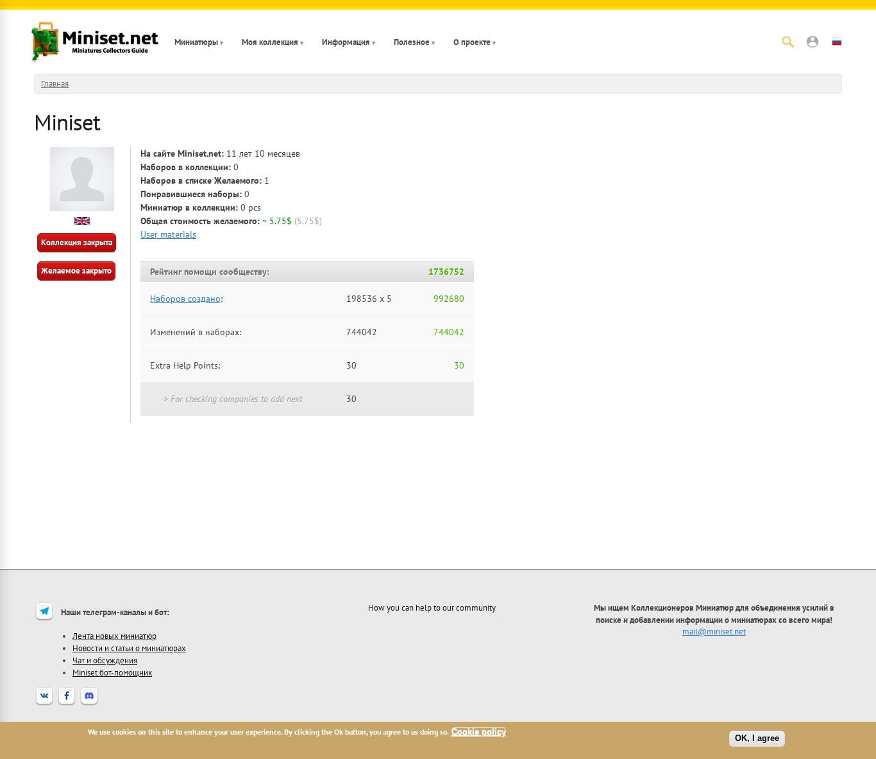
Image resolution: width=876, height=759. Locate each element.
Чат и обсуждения (104, 660)
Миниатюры (196, 42)
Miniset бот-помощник (112, 672)
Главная (55, 83)
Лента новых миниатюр (114, 636)
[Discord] (89, 704)
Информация (346, 42)
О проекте (472, 42)
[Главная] (95, 41)
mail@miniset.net (714, 631)
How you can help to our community (432, 607)
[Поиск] (788, 41)
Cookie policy (478, 732)
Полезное (412, 42)
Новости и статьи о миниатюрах (129, 648)
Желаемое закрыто (76, 270)
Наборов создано (185, 298)
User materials (168, 234)
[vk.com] (44, 704)
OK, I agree (757, 738)
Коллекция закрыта (76, 242)
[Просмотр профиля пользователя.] (82, 208)
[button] (812, 41)
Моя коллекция (270, 42)
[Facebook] (66, 704)
